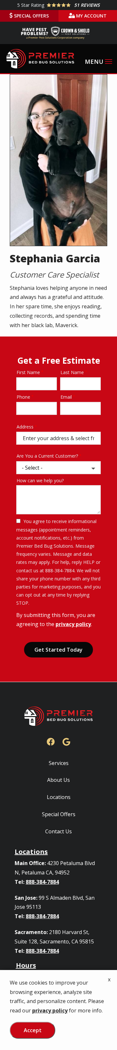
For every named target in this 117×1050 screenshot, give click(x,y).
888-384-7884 (42, 881)
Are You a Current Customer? (47, 456)
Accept (33, 1030)
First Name (28, 372)
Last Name (72, 372)
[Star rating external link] (58, 5)
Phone (23, 397)
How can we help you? (40, 480)
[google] (66, 741)
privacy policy (73, 624)
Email (66, 397)
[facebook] (51, 741)
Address (25, 427)
